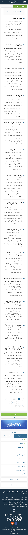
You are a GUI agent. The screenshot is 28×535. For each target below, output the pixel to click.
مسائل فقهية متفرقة (20, 470)
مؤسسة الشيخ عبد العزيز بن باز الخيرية (14, 527)
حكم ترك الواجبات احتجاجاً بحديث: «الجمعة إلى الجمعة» (14, 203)
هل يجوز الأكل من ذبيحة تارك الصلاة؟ (14, 96)
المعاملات (21, 443)
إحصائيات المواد (13, 479)
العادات (21, 451)
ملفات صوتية (16, 11)
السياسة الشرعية (21, 466)
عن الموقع (13, 485)
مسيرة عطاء (14, 417)
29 (18, 406)
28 (22, 406)
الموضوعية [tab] (7, 436)
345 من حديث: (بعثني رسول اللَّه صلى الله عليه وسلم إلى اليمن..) (13, 326)
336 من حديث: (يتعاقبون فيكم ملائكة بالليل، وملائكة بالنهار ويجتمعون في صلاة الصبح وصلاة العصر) (13, 303)
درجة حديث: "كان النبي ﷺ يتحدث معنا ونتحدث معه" (13, 123)
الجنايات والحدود (21, 455)
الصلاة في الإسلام (17, 18)
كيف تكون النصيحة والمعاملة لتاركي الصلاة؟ (14, 176)
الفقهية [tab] (20, 436)
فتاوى (8, 11)
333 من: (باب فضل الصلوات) (14, 230)
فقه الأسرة (20, 447)
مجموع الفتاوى (14, 414)
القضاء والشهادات (21, 463)
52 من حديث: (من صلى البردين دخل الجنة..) (14, 45)
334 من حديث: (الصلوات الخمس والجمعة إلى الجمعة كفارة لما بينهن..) (13, 254)
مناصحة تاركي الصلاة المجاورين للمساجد (13, 69)
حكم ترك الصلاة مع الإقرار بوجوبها (13, 150)
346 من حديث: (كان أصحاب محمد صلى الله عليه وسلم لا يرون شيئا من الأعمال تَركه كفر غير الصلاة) (13, 348)
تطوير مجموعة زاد (14, 533)
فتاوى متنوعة (22, 474)
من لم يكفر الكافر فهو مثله (15, 373)
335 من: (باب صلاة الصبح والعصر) (13, 278)
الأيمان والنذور (21, 459)
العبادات (21, 439)
